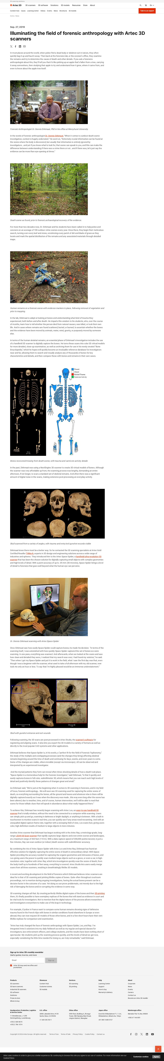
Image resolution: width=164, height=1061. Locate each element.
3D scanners (14, 984)
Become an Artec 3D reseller (138, 998)
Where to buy (15, 1001)
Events (49, 11)
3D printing (73, 986)
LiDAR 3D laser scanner (26, 836)
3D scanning (73, 984)
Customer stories (46, 986)
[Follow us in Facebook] (131, 1034)
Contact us (132, 995)
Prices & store (15, 998)
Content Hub (14, 11)
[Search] (140, 5)
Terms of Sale (65, 1034)
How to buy (103, 989)
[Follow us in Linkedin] (147, 1034)
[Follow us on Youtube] (152, 1034)
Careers (131, 992)
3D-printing (100, 893)
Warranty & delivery (105, 992)
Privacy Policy (78, 1034)
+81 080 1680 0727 (105, 1020)
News (56, 11)
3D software (14, 992)
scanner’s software (84, 740)
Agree (156, 1057)
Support (101, 986)
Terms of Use (54, 1034)
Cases (23, 11)
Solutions (13, 995)
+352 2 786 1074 (16, 1024)
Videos (42, 11)
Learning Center (33, 11)
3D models (72, 11)
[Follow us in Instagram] (136, 1034)
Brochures (63, 11)
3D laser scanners (16, 986)
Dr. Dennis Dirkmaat (54, 136)
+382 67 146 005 (134, 1017)
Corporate (131, 984)
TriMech (29, 553)
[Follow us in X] (141, 1034)
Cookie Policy (89, 1034)
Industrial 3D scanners (18, 989)
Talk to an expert (147, 11)
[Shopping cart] (146, 5)
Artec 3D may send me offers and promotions (25, 966)
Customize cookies (140, 1057)
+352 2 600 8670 (16, 1022)
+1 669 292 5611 (46, 1020)
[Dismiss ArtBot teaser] (152, 1044)
